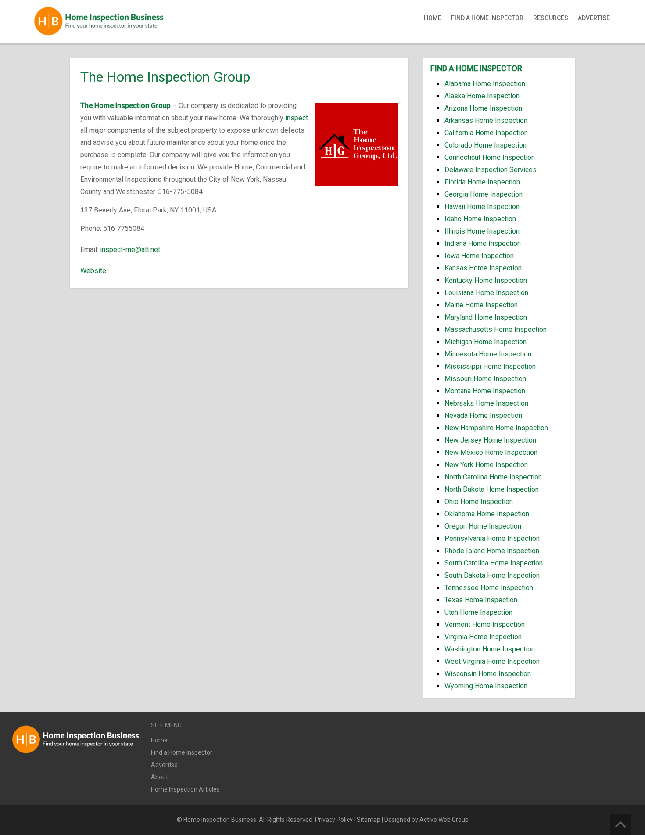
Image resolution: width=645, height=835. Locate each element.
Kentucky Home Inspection (485, 280)
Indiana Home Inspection (482, 243)
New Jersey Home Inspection (490, 440)
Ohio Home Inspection (478, 501)
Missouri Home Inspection (485, 378)
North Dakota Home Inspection (491, 489)
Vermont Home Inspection (484, 624)
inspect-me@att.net (130, 249)
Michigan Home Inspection (485, 342)
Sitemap (368, 819)
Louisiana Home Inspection (486, 292)
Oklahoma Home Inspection (486, 514)
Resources (550, 18)
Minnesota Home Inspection (487, 354)
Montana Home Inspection (484, 391)
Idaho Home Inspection (480, 219)
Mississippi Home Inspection (490, 366)
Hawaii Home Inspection (482, 206)
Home (432, 18)
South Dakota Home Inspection (492, 575)
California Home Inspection (486, 133)
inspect (296, 118)
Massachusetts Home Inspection (495, 329)
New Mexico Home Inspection (491, 452)
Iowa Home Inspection (479, 256)
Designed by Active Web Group (426, 819)
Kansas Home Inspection (483, 268)
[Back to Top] (620, 824)
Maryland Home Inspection (485, 317)
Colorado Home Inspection (485, 145)
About (159, 777)
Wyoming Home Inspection (485, 686)
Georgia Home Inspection (483, 194)
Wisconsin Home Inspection (487, 673)
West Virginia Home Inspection (492, 661)
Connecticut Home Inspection (489, 157)
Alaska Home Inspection (482, 96)
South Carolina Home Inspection (493, 563)
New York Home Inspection (486, 465)
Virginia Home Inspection (483, 637)
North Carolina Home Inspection (493, 477)
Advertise (594, 18)
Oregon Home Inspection (482, 526)
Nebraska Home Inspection (486, 403)
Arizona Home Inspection (483, 108)
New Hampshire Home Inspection (496, 428)
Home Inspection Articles (185, 789)
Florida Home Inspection (482, 182)
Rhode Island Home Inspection (491, 551)
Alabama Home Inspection (484, 83)
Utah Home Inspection (478, 612)
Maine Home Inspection (481, 305)
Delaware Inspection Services (490, 170)
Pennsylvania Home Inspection (492, 538)
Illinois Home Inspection (482, 231)
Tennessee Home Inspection (488, 587)
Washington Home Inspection (489, 649)
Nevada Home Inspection (483, 415)
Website (93, 270)
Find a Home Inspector (487, 18)
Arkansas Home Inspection (485, 120)
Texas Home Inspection (480, 600)
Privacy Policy (334, 819)
